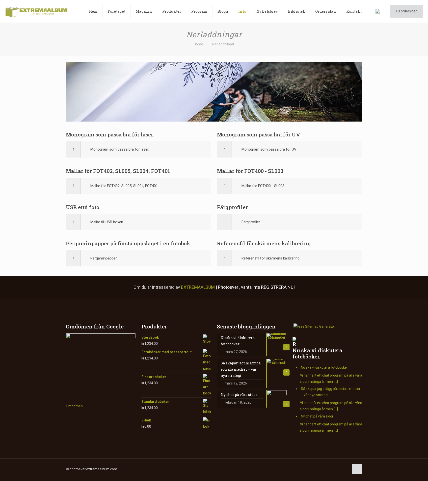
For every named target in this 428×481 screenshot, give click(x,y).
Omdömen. (74, 406)
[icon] (324, 469)
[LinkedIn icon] (314, 469)
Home (198, 44)
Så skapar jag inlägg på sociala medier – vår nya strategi (330, 392)
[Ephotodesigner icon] (340, 469)
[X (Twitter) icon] (303, 469)
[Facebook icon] (298, 469)
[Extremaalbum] (36, 11)
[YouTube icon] (308, 469)
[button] (138, 149)
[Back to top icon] (357, 469)
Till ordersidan (407, 11)
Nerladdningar (223, 44)
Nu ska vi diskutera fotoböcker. (317, 353)
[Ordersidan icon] (345, 469)
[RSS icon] (329, 469)
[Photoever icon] (334, 469)
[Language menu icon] (379, 11)
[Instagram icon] (319, 469)
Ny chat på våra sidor (317, 416)
